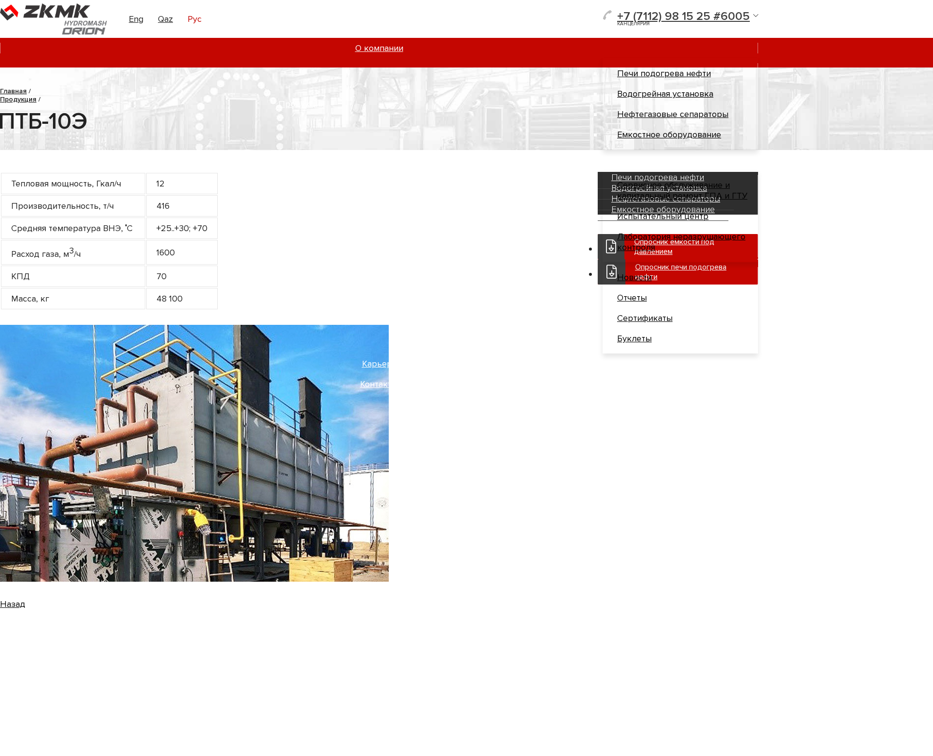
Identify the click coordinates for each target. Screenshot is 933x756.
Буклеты (634, 338)
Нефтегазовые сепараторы (672, 114)
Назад (12, 604)
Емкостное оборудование (669, 134)
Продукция (301, 104)
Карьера (379, 363)
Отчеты (632, 297)
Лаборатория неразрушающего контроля (681, 241)
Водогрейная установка (665, 93)
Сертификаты (645, 318)
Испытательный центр (662, 216)
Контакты (379, 384)
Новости (634, 277)
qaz (165, 19)
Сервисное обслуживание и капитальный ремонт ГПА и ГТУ (682, 190)
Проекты (379, 159)
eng (136, 19)
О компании (379, 48)
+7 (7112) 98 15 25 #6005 (683, 16)
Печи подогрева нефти (664, 73)
